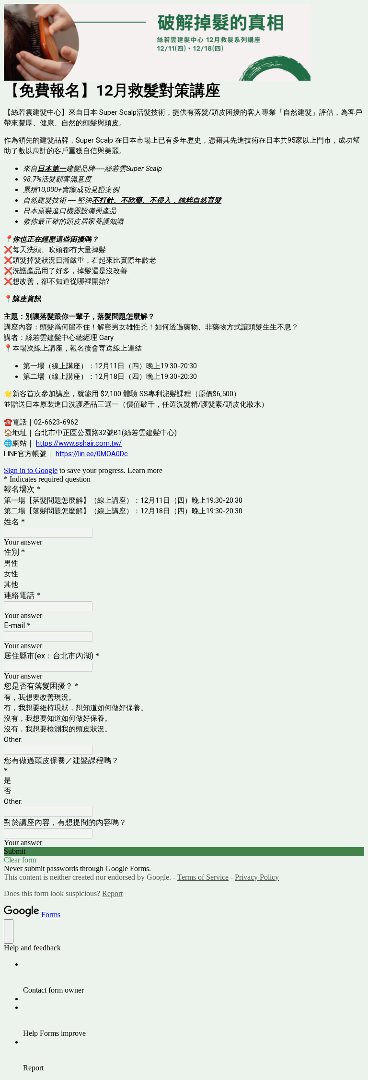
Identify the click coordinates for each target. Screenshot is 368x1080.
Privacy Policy (257, 877)
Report (112, 893)
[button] (184, 851)
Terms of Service (203, 877)
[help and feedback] (8, 931)
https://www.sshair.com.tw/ (79, 443)
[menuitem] (193, 977)
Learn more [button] (144, 470)
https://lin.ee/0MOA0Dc (92, 453)
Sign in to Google (31, 470)
